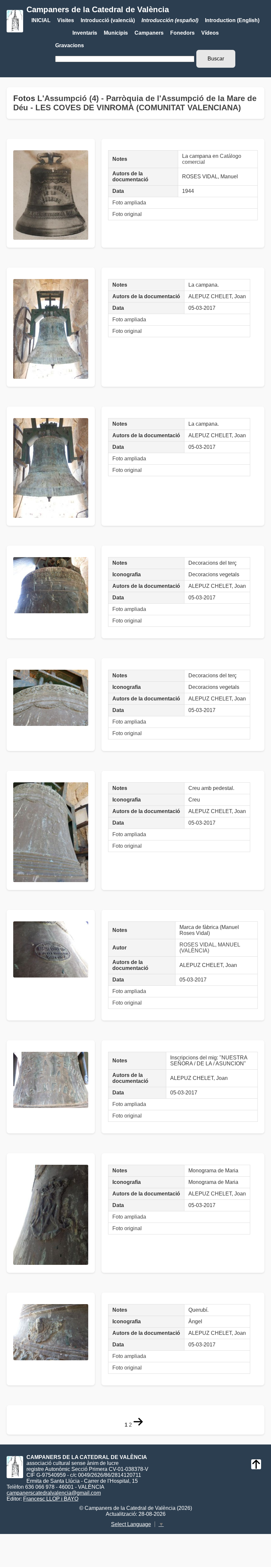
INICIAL (41, 20)
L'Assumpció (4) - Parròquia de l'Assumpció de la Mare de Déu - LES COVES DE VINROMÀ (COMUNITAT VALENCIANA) (134, 103)
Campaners (149, 33)
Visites (65, 20)
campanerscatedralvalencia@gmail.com (54, 1493)
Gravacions (69, 45)
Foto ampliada (129, 202)
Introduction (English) (232, 20)
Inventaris (84, 33)
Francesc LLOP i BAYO (50, 1499)
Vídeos (210, 33)
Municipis (116, 33)
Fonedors (182, 33)
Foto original (127, 214)
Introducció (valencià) (108, 20)
